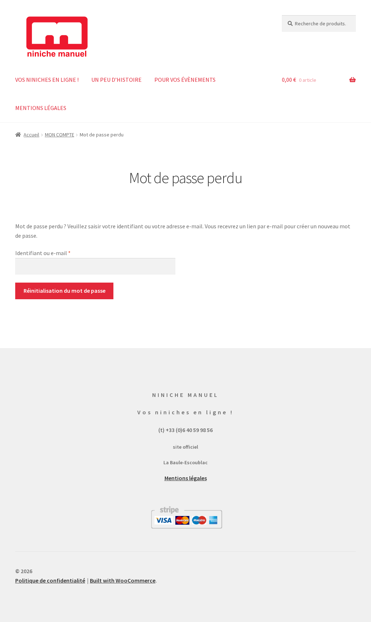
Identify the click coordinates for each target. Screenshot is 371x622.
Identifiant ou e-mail (57, 253)
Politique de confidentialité (50, 580)
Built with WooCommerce (122, 580)
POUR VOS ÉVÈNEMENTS (185, 79)
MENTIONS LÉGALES (40, 107)
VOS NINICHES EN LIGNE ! (47, 79)
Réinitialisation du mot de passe (64, 290)
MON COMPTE (59, 134)
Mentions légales (185, 478)
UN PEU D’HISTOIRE (116, 79)
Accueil (31, 134)
